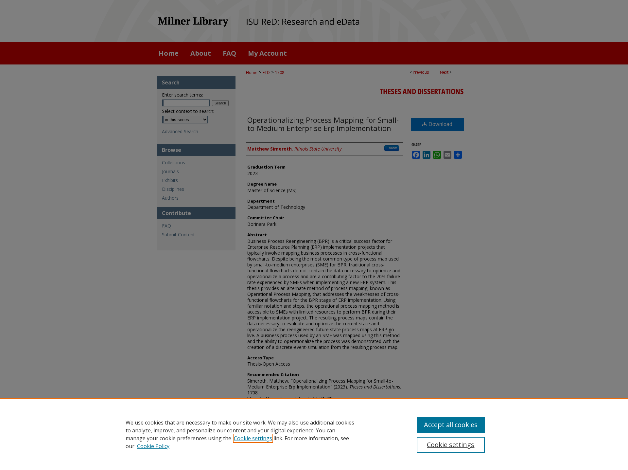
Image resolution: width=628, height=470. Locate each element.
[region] (314, 434)
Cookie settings (253, 438)
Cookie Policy (153, 446)
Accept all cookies (451, 424)
